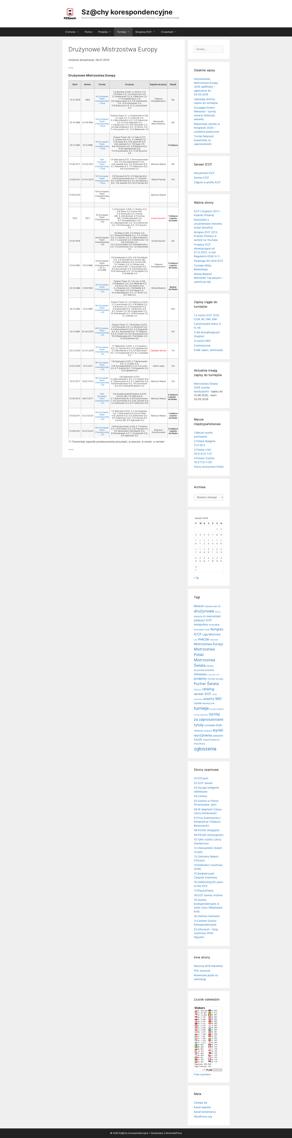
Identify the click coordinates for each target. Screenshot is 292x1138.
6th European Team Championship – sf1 (102, 331)
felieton (218, 612)
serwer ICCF (202, 694)
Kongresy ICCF (144, 31)
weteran (198, 730)
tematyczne (208, 703)
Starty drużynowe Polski (209, 466)
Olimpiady (200, 674)
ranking (208, 689)
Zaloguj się (200, 1102)
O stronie (70, 31)
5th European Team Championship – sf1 (102, 309)
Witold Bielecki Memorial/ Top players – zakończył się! (208, 278)
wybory (208, 730)
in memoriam (212, 616)
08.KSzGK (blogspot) (206, 830)
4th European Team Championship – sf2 (102, 288)
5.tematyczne (202, 345)
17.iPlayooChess (204, 890)
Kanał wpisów (202, 1107)
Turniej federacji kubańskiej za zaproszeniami (204, 140)
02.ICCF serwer (203, 783)
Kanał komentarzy (205, 1111)
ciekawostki (211, 606)
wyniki (217, 730)
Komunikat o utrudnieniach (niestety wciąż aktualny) (208, 223)
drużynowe (204, 611)
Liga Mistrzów (211, 634)
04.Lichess (200, 796)
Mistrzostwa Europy (208, 644)
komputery (201, 624)
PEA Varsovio (202, 970)
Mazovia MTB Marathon (208, 966)
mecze (203, 639)
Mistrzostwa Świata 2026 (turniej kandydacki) (206, 387)
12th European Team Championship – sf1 (102, 431)
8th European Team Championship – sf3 (102, 366)
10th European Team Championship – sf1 (102, 398)
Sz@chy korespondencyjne (127, 12)
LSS (195, 640)
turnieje (201, 708)
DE (219, 606)
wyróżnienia (203, 735)
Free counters (202, 1074)
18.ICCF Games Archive (208, 895)
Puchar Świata (206, 683)
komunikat (214, 624)
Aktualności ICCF (204, 173)
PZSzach (198, 689)
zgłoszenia (205, 748)
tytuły (199, 725)
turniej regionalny (201, 715)
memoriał (214, 640)
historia (198, 616)
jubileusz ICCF (203, 620)
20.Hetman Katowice (207, 916)
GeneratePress (174, 1133)
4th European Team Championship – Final (102, 145)
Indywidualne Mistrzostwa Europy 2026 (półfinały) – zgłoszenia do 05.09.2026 (206, 86)
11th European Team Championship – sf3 (102, 415)
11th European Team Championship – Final (102, 179)
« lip (196, 577)
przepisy (200, 678)
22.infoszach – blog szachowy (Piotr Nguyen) (206, 933)
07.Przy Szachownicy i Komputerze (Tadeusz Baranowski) (207, 821)
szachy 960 (212, 699)
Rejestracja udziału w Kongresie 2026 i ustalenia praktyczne (207, 127)
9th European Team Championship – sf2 (102, 381)
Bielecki (199, 606)
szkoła (198, 703)
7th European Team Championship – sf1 (102, 350)
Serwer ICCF (201, 177)
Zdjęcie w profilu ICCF (207, 182)
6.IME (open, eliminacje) (208, 350)
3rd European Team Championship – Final (102, 122)
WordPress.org (203, 1116)
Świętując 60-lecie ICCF (208, 260)
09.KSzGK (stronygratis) (208, 834)
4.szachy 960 (202, 340)
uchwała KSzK (213, 725)
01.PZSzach (201, 778)
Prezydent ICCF (213, 675)
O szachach (167, 31)
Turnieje (121, 31)
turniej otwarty (217, 709)
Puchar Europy (215, 679)
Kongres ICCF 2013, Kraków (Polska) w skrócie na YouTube (206, 236)
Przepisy (103, 31)
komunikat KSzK (202, 629)
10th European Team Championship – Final (102, 164)
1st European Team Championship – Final (102, 99)
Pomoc (88, 31)
